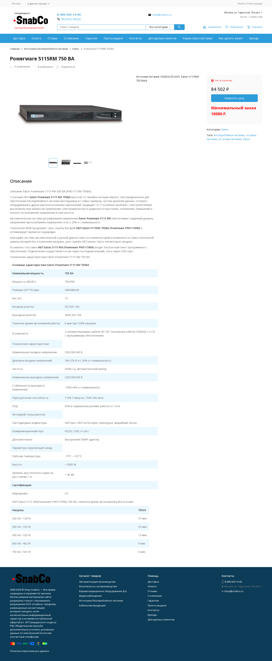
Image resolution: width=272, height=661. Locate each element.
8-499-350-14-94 (69, 14)
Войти (241, 3)
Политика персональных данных (29, 651)
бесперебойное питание (229, 135)
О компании (71, 38)
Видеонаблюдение (90, 595)
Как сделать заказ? (231, 38)
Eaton (76, 48)
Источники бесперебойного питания (46, 48)
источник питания (230, 139)
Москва (16, 3)
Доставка (19, 38)
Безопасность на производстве (98, 586)
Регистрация (254, 3)
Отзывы (53, 38)
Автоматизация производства (97, 581)
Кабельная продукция (92, 605)
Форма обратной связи (197, 38)
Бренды (254, 38)
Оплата (36, 38)
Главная (15, 48)
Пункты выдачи (113, 38)
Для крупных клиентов (162, 38)
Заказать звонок (71, 18)
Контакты (135, 38)
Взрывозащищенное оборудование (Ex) (103, 591)
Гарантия (91, 38)
